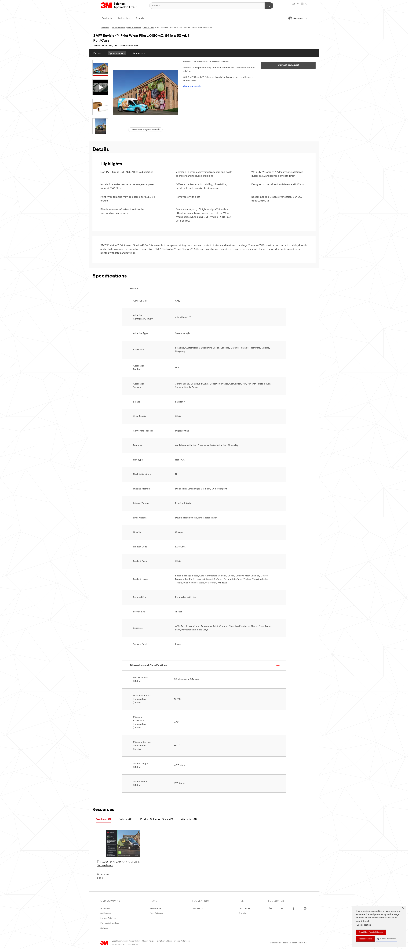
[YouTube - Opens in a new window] (282, 908)
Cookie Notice (364, 925)
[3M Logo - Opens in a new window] (119, 5)
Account (298, 18)
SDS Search (197, 908)
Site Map (243, 913)
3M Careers (105, 913)
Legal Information (119, 941)
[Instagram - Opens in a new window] (305, 908)
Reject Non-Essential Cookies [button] (371, 932)
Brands (140, 18)
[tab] (103, 819)
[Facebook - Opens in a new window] (293, 908)
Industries (124, 18)
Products (107, 18)
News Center (155, 908)
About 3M (105, 908)
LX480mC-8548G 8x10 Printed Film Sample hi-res (119, 864)
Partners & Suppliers (109, 923)
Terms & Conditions (164, 941)
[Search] (269, 5)
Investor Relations (108, 918)
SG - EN (296, 4)
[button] (386, 939)
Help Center (244, 908)
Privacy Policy (134, 941)
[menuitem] (97, 53)
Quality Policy (148, 941)
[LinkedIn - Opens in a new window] (270, 908)
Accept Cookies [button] (365, 939)
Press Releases (156, 913)
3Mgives (104, 928)
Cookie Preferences (182, 941)
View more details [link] (191, 86)
